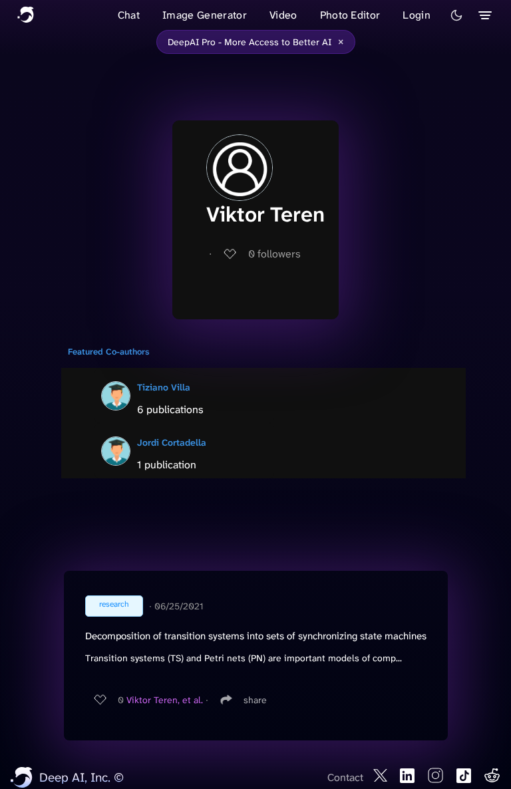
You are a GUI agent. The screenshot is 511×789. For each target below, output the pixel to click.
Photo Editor (350, 15)
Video (283, 15)
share (255, 700)
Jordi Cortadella (171, 442)
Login (416, 15)
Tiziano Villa (163, 387)
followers (274, 254)
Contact (345, 777)
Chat (129, 15)
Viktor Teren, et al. (164, 700)
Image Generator (204, 15)
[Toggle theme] (456, 15)
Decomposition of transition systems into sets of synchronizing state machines (255, 636)
